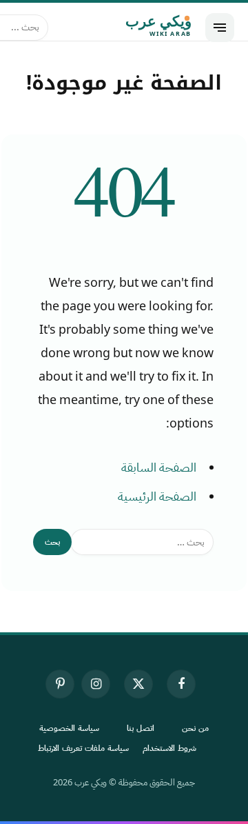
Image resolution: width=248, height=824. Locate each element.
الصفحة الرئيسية (157, 496)
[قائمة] (219, 27)
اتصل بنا (140, 728)
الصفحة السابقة (158, 467)
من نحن (195, 728)
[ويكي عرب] (127, 27)
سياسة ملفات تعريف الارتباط (83, 748)
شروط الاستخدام (169, 748)
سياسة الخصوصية (69, 728)
